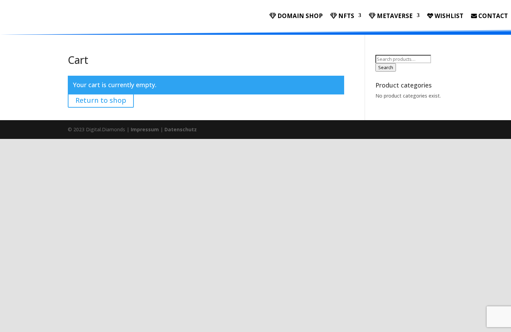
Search (385, 67)
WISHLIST (448, 16)
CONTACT (492, 16)
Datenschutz (180, 129)
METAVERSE (394, 16)
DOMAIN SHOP (299, 16)
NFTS (345, 16)
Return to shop (100, 100)
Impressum (145, 129)
